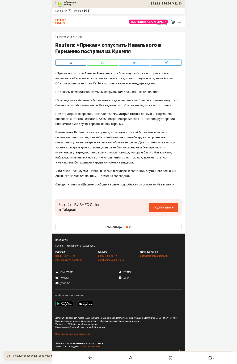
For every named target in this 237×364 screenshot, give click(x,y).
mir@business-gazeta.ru (111, 260)
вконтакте (66, 272)
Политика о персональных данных (72, 334)
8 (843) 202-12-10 (65, 255)
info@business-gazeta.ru (68, 260)
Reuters (98, 83)
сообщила (102, 184)
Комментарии (118, 227)
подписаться (163, 207)
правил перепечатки (90, 346)
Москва (78, 10)
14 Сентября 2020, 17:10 (68, 37)
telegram (65, 277)
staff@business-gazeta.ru (153, 255)
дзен (126, 277)
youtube (65, 283)
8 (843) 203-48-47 (107, 255)
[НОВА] (147, 22)
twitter (127, 272)
